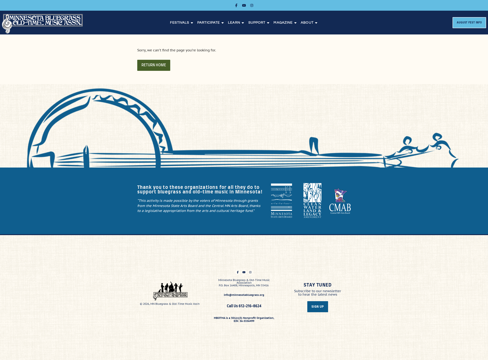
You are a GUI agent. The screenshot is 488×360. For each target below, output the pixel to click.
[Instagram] (251, 5)
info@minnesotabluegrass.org (244, 295)
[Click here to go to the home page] (45, 24)
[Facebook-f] (236, 5)
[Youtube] (244, 5)
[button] (181, 22)
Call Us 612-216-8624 (244, 306)
